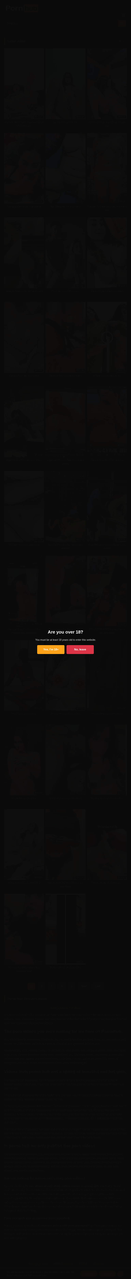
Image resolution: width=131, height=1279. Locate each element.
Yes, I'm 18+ (51, 649)
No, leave (80, 649)
